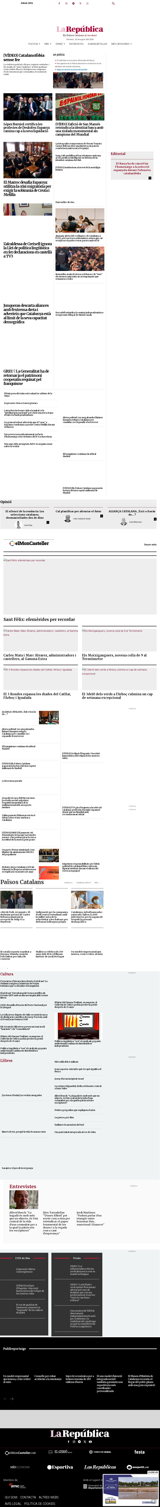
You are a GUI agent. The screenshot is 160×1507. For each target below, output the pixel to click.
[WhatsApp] (87, 3)
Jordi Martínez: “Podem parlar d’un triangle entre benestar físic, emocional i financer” (90, 1218)
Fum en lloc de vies (64, 202)
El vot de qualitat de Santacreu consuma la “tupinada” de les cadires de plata (29, 1308)
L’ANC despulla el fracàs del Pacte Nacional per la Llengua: (23, 1006)
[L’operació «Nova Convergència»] (7, 1270)
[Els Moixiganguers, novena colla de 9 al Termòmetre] (119, 640)
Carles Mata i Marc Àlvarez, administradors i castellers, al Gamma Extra (39, 657)
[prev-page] (2, 968)
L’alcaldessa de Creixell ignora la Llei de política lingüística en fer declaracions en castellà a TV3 (27, 250)
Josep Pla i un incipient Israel (69, 1079)
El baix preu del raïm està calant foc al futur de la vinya (28, 394)
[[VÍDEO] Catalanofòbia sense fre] (78, 70)
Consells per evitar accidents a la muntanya (47, 1377)
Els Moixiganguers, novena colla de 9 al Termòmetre (114, 657)
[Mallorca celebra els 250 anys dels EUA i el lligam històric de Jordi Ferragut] (52, 939)
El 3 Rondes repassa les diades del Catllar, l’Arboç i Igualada (37, 696)
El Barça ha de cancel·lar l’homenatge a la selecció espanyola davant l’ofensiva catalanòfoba (132, 168)
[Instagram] (66, 3)
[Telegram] (73, 3)
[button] (113, 3)
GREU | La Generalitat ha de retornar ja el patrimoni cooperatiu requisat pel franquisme (26, 377)
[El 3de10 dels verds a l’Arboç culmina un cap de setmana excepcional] (119, 679)
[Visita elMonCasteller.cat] (30, 545)
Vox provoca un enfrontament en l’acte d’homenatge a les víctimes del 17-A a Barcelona (28, 435)
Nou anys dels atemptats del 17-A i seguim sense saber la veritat (28, 445)
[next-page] (7, 968)
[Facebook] (59, 3)
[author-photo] (19, 525)
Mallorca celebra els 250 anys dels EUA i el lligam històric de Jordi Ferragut (50, 954)
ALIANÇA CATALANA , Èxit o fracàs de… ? (132, 513)
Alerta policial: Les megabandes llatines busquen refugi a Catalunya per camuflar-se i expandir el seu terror (83, 420)
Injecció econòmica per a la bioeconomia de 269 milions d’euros (80, 1379)
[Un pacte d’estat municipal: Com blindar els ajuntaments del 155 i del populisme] (49, 855)
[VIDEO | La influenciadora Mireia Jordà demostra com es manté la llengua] (61, 1267)
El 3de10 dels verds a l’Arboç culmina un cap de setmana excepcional (117, 696)
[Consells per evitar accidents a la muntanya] (48, 1363)
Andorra (68, 882)
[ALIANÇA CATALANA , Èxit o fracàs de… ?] (49, 717)
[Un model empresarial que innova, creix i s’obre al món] (87, 939)
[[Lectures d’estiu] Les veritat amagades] (24, 1079)
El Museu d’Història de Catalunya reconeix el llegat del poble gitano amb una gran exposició (141, 1380)
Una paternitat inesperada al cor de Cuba (75, 1132)
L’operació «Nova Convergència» (21, 403)
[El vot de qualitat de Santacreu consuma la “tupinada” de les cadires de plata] (7, 1309)
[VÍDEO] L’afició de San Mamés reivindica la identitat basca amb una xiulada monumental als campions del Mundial (79, 129)
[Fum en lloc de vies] (79, 186)
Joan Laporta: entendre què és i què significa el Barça (78, 1070)
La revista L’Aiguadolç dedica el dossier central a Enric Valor (78, 1087)
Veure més (150, 544)
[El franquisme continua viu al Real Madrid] (83, 439)
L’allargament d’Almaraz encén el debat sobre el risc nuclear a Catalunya (18, 817)
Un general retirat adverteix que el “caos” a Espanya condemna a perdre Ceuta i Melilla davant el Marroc (29, 424)
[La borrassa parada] (49, 786)
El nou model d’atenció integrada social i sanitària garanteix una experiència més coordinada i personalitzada (109, 1383)
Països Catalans (22, 882)
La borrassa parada (12, 781)
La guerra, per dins (64, 1117)
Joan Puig (28, 525)
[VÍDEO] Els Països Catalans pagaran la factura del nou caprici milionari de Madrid (82, 490)
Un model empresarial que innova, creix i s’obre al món (87, 952)
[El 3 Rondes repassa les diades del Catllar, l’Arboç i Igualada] (40, 679)
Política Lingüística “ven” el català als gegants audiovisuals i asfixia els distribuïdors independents (23, 1050)
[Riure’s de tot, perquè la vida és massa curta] (24, 1115)
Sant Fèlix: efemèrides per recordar (39, 619)
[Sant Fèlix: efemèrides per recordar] (80, 586)
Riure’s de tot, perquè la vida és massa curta (24, 1132)
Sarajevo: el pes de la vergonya (17, 1168)
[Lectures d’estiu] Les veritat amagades (22, 1095)
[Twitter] (80, 3)
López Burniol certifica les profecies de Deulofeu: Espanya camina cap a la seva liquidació (26, 127)
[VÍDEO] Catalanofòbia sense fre (23, 57)
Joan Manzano (135, 522)
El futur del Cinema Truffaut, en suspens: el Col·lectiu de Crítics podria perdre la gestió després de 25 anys (21, 1038)
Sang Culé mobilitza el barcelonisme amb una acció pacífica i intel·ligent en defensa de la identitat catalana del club (78, 158)
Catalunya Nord (83, 882)
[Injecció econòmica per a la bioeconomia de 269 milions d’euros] (80, 1363)
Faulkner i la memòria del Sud (69, 1125)
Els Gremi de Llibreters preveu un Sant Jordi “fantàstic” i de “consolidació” (22, 1027)
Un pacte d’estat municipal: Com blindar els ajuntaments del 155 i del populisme (18, 852)
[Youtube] (90, 1441)
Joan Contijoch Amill (81, 518)
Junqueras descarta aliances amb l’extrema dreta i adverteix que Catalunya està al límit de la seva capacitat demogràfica (27, 313)
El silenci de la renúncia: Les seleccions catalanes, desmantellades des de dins (24, 514)
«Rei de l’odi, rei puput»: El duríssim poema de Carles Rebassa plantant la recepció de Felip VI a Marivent (15, 917)
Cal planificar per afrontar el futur (78, 511)
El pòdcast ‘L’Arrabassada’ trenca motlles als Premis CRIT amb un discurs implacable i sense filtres (24, 995)
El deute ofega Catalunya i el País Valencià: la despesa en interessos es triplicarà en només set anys (19, 869)
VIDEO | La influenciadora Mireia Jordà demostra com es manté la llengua (82, 1270)
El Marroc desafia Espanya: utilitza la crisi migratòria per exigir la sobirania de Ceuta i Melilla (27, 188)
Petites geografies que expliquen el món (75, 1110)
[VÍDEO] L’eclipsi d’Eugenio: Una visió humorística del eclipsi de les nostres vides (81, 756)
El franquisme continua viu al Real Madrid (79, 455)
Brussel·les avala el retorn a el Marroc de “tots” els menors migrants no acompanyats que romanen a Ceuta (78, 276)
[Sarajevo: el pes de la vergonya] (24, 1152)
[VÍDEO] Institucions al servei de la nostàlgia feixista (77, 168)
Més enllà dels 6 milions (66, 1062)
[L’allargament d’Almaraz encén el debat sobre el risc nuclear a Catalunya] (49, 821)
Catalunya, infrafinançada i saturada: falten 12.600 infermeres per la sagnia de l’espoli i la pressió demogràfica (87, 917)
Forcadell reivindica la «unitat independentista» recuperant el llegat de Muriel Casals (79, 313)
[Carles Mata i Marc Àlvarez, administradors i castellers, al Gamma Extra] (40, 640)
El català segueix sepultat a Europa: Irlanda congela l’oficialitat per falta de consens (15, 955)
